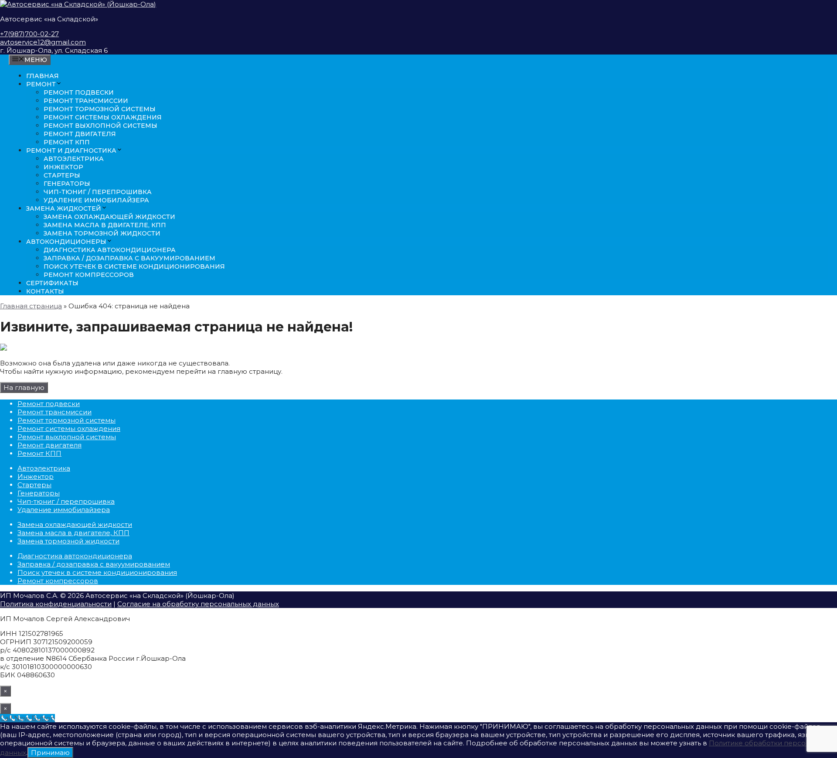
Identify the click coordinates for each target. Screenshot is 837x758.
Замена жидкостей (63, 208)
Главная (42, 76)
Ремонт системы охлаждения (103, 117)
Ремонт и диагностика (71, 150)
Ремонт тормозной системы (100, 109)
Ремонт (41, 84)
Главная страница (31, 306)
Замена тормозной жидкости (102, 233)
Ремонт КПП (67, 142)
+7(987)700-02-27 (29, 34)
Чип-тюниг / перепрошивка (98, 192)
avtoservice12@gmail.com (43, 42)
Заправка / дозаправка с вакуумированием (129, 258)
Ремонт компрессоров (89, 275)
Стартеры (62, 175)
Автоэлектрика (74, 159)
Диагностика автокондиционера (110, 250)
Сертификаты (52, 283)
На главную (23, 387)
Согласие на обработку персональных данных (198, 604)
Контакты (45, 291)
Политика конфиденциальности (56, 604)
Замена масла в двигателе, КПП (105, 225)
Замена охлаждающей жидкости (109, 217)
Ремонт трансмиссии (86, 101)
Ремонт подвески (79, 92)
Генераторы (67, 184)
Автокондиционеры (66, 242)
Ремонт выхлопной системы (100, 126)
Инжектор (63, 167)
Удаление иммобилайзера (96, 200)
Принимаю (50, 752)
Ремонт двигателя (80, 134)
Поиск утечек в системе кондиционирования (134, 266)
